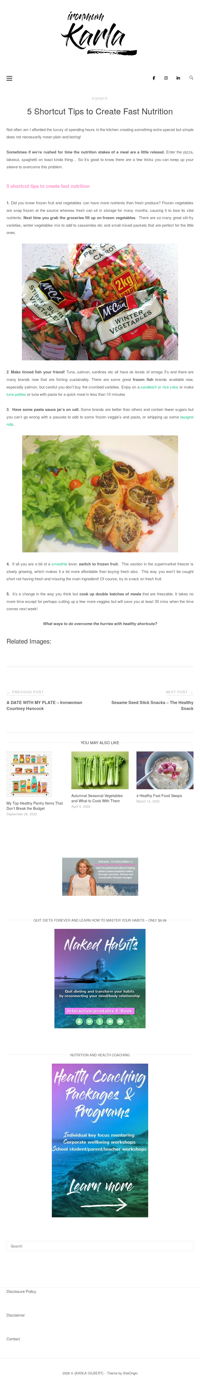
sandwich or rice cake (159, 387)
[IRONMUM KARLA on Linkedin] (177, 78)
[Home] (100, 56)
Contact (13, 1338)
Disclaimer (16, 1315)
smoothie (59, 563)
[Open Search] (191, 78)
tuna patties (17, 394)
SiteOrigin (130, 1373)
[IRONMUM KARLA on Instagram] (165, 78)
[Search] (188, 1243)
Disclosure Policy (21, 1291)
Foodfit (100, 98)
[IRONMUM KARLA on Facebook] (152, 78)
